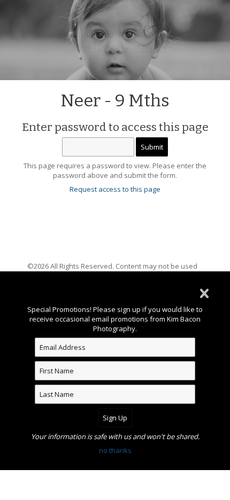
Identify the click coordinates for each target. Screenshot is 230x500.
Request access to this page (115, 189)
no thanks (115, 450)
